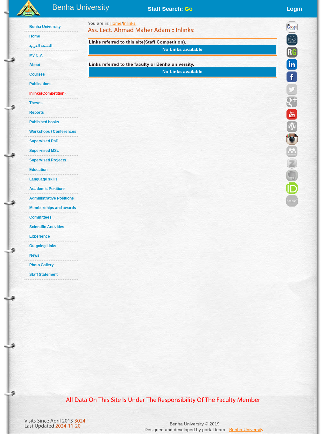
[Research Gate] (292, 44)
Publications (40, 84)
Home (34, 36)
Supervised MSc (44, 150)
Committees (40, 217)
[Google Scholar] (292, 19)
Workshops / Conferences (52, 131)
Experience (39, 236)
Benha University (80, 7)
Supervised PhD (44, 141)
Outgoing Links (42, 246)
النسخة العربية (40, 46)
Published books (44, 122)
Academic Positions (47, 188)
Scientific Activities (46, 227)
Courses (37, 74)
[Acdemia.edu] (292, 31)
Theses (36, 103)
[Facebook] (292, 68)
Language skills (43, 179)
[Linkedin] (292, 56)
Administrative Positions (51, 198)
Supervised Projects (47, 160)
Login (294, 9)
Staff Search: (170, 9)
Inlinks (129, 23)
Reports (36, 112)
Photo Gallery (41, 265)
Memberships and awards (52, 208)
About (34, 65)
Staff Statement (43, 274)
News (34, 255)
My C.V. (36, 55)
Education (38, 169)
